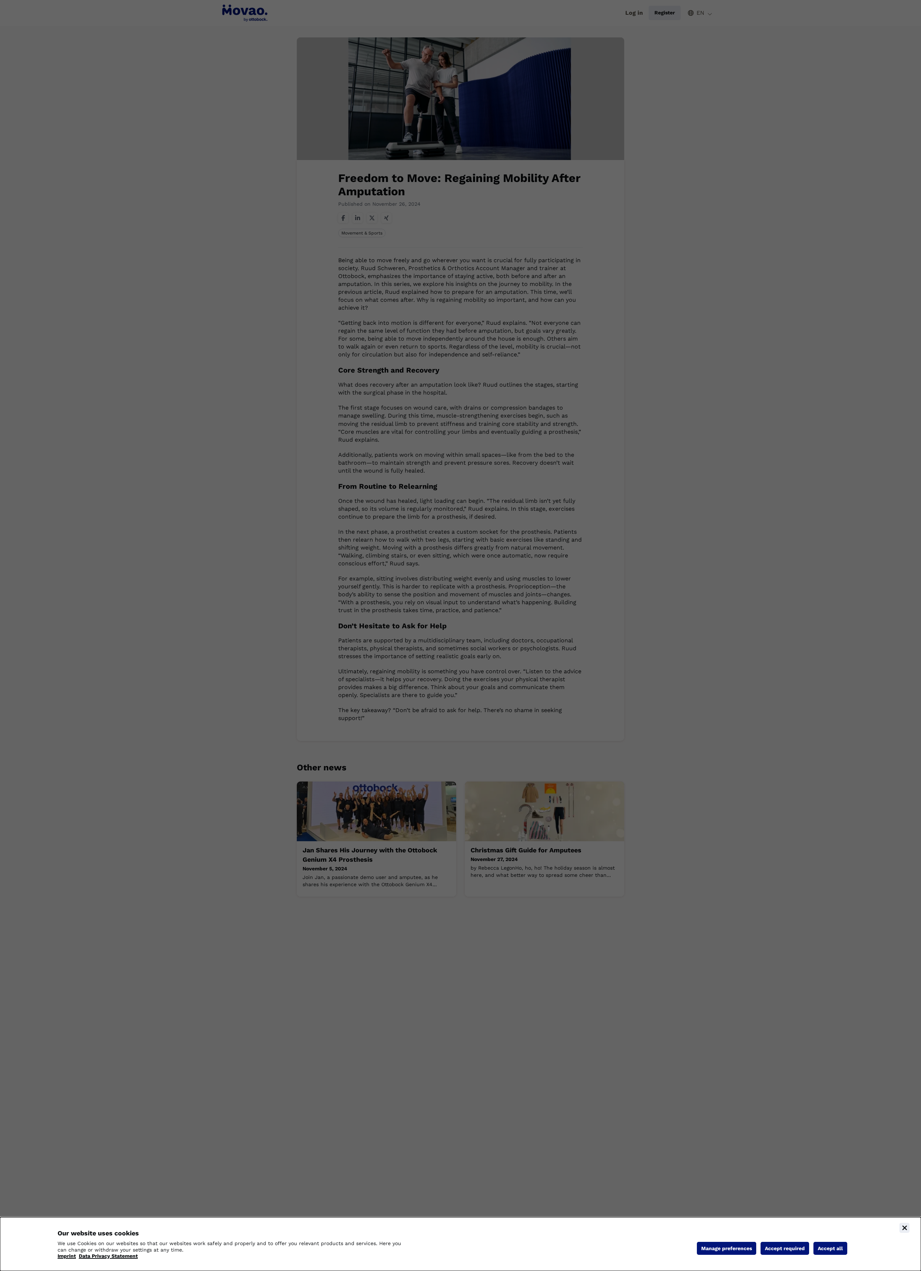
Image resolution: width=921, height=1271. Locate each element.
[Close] (904, 1228)
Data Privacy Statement (108, 1256)
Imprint (67, 1256)
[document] (460, 1244)
